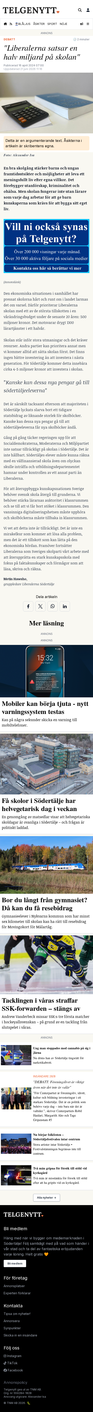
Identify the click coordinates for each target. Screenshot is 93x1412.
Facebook (15, 1370)
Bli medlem (14, 1263)
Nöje (63, 24)
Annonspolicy (15, 1382)
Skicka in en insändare (20, 1335)
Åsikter (39, 24)
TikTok (12, 1363)
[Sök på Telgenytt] (80, 10)
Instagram (13, 1356)
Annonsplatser (14, 1286)
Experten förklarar (17, 1293)
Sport (52, 24)
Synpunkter (12, 1328)
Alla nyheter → (46, 1197)
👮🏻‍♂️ (22, 24)
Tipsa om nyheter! (17, 1314)
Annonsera (12, 1321)
